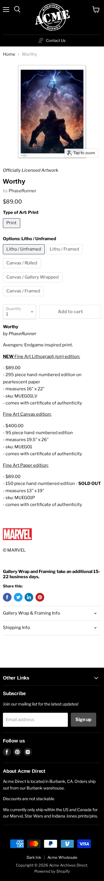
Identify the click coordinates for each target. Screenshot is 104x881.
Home (9, 54)
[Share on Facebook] (7, 597)
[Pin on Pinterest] (40, 597)
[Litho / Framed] (65, 255)
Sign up (83, 719)
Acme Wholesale (62, 857)
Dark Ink (34, 857)
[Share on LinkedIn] (29, 597)
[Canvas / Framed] (24, 297)
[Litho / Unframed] (24, 255)
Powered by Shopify (52, 871)
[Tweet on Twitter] (18, 597)
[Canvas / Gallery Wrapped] (33, 283)
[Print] (12, 229)
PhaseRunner (22, 190)
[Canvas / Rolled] (22, 269)
